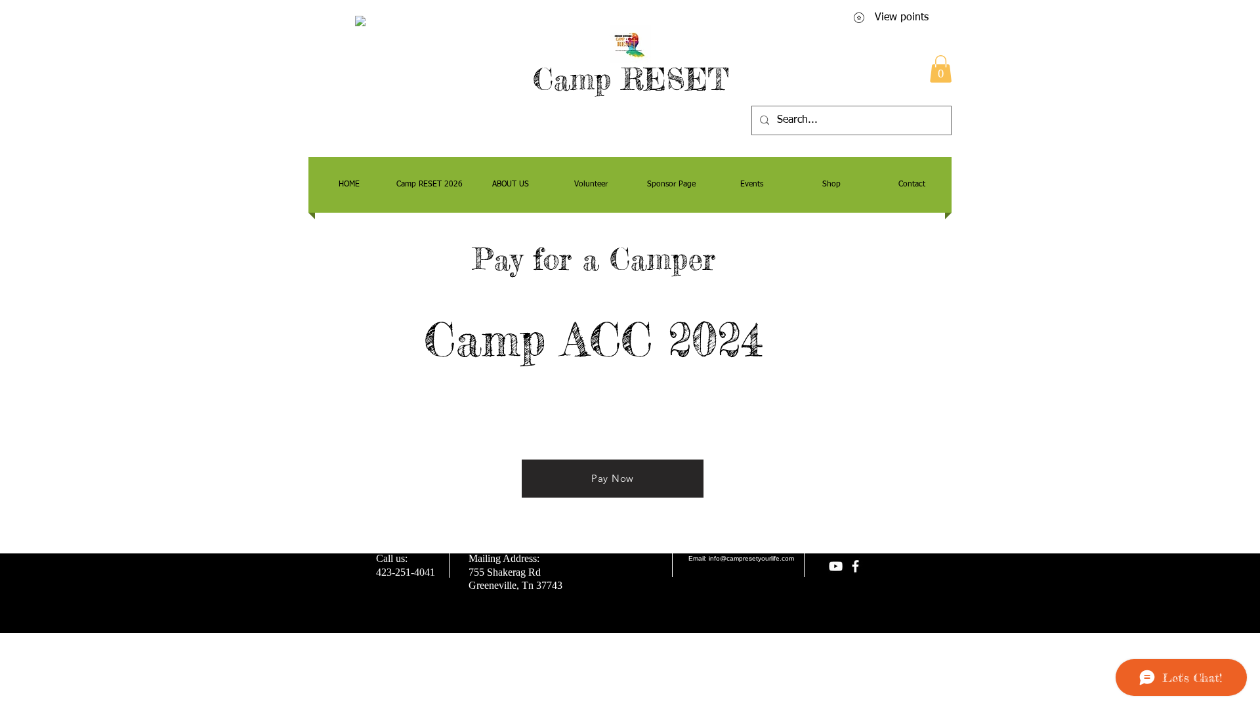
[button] (940, 69)
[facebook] (855, 566)
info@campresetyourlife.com (751, 558)
